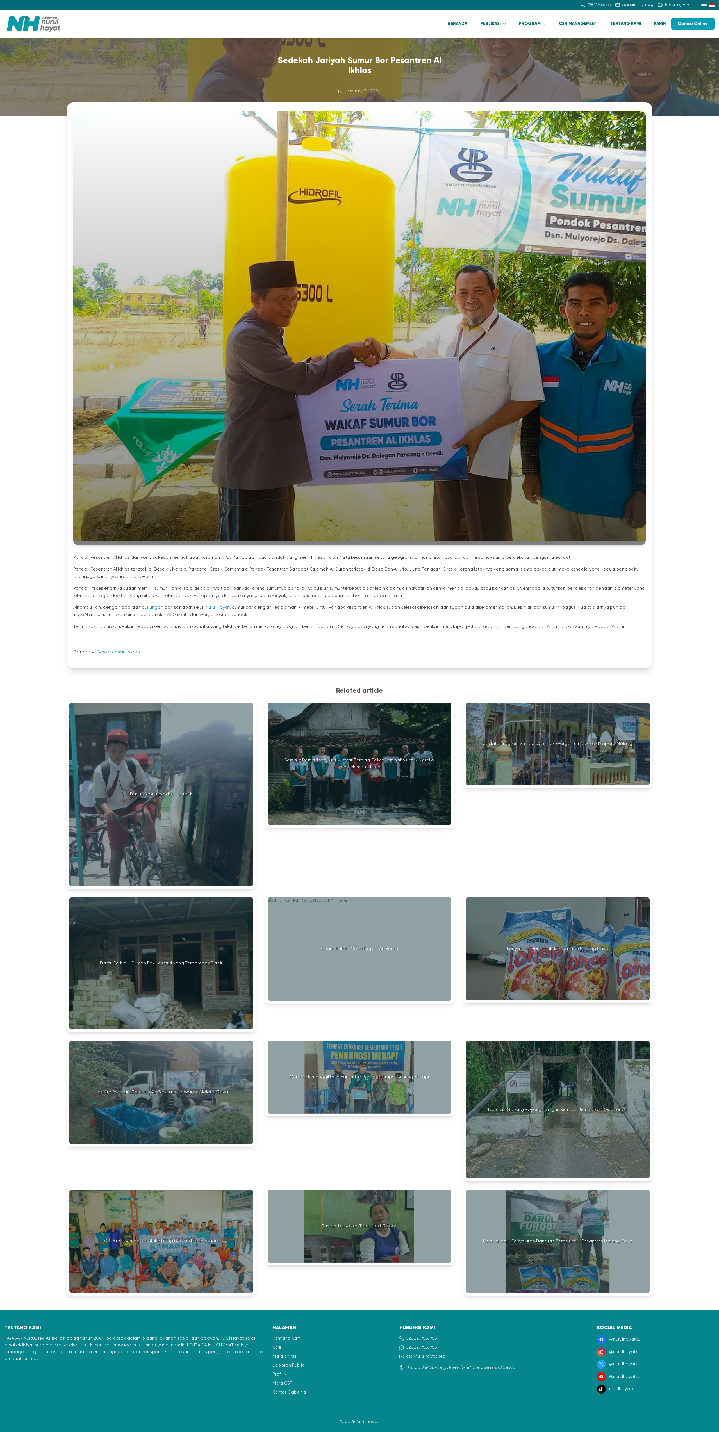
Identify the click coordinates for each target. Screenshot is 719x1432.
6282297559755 (421, 1338)
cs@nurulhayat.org (425, 1356)
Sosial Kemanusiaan (118, 652)
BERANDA (457, 24)
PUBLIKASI (490, 24)
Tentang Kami (286, 1338)
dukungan (152, 607)
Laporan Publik (288, 1365)
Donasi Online (693, 24)
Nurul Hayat (218, 607)
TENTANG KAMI (625, 24)
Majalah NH (284, 1356)
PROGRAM (530, 24)
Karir (276, 1347)
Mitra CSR (282, 1383)
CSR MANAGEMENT (578, 24)
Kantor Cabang (289, 1392)
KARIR (660, 24)
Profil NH (280, 1374)
